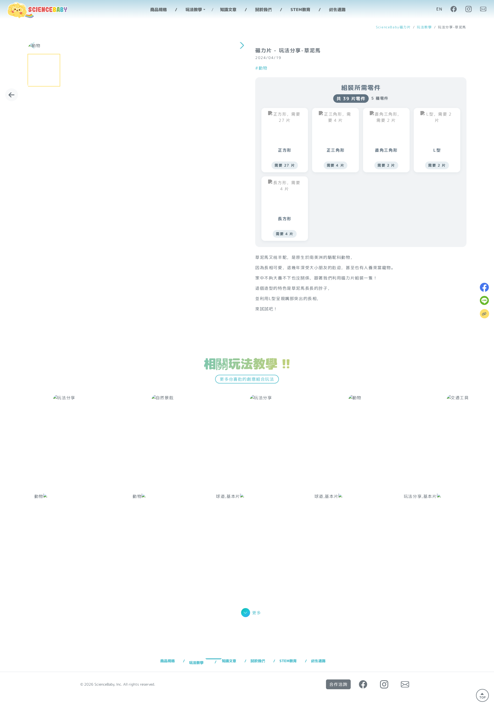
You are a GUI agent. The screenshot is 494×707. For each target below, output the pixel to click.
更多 (256, 613)
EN (439, 9)
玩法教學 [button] (194, 9)
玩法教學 (424, 27)
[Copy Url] (484, 313)
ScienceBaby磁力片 (393, 27)
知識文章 (228, 9)
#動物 (261, 68)
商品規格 (158, 9)
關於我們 (263, 9)
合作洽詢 (338, 684)
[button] (240, 45)
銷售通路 (337, 9)
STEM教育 (300, 9)
